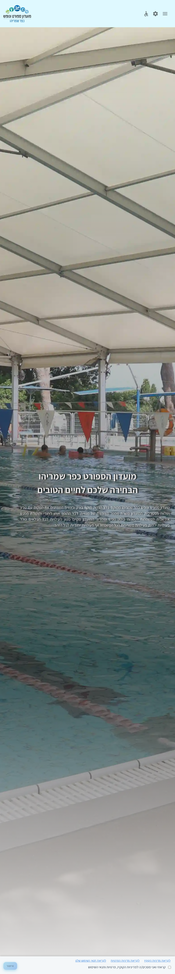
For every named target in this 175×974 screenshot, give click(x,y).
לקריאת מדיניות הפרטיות (125, 960)
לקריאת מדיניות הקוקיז (157, 960)
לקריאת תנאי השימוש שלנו (90, 960)
